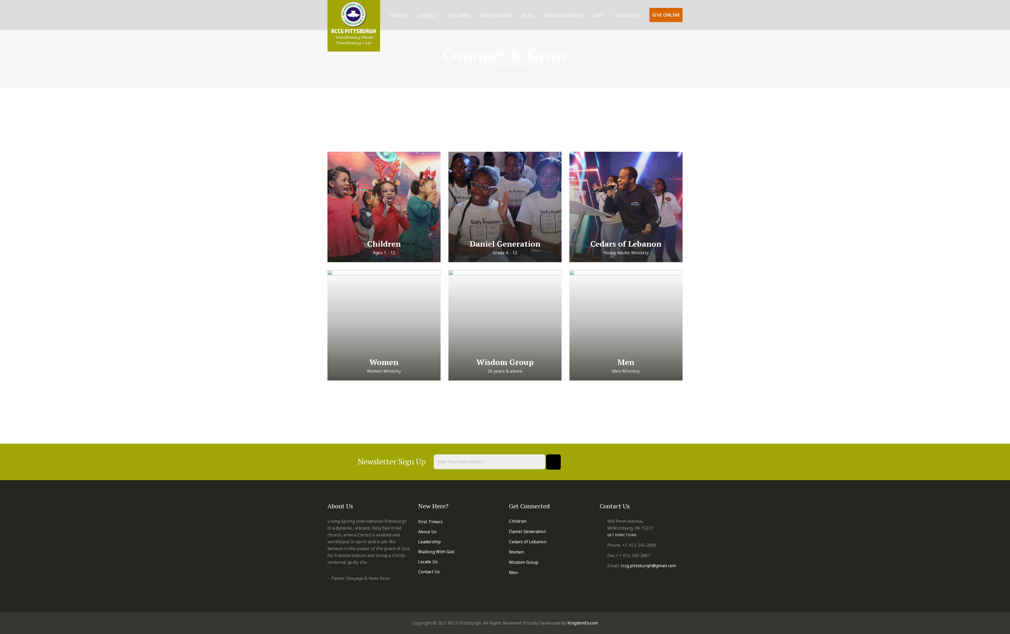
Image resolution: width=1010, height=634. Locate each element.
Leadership (429, 542)
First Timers (430, 522)
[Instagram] (651, 462)
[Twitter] (613, 462)
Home (487, 70)
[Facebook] (600, 462)
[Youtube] (639, 462)
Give (598, 15)
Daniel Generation (505, 244)
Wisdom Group (505, 362)
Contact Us (627, 15)
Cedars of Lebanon (625, 244)
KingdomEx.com (582, 623)
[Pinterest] (626, 462)
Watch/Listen (496, 15)
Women (383, 362)
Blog (527, 15)
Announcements (563, 15)
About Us (427, 532)
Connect (427, 15)
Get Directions (622, 534)
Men (625, 362)
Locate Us (428, 562)
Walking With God (436, 552)
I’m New (398, 15)
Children (459, 15)
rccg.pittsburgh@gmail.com (648, 566)
